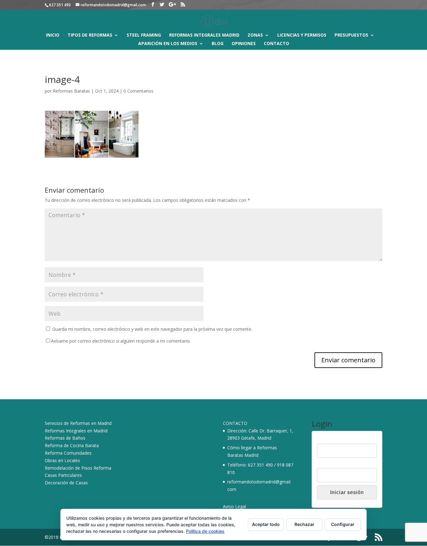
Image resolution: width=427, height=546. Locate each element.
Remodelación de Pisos (68, 468)
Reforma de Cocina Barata (72, 445)
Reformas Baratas (71, 91)
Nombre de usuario (336, 439)
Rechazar (304, 524)
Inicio (52, 35)
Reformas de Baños (65, 438)
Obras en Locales (62, 460)
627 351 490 (260, 465)
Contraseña (328, 464)
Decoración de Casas (66, 483)
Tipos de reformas (90, 35)
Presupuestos (351, 35)
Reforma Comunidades (68, 453)
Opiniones (244, 43)
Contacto (276, 43)
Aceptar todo (266, 524)
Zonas (255, 35)
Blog (218, 43)
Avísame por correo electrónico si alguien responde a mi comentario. (121, 341)
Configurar (342, 524)
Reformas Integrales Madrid (204, 35)
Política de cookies (205, 531)
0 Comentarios (138, 91)
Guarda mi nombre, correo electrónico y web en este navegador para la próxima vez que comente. (152, 329)
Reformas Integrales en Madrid (76, 431)
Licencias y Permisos (301, 35)
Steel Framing (144, 35)
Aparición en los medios (167, 43)
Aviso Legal (234, 506)
